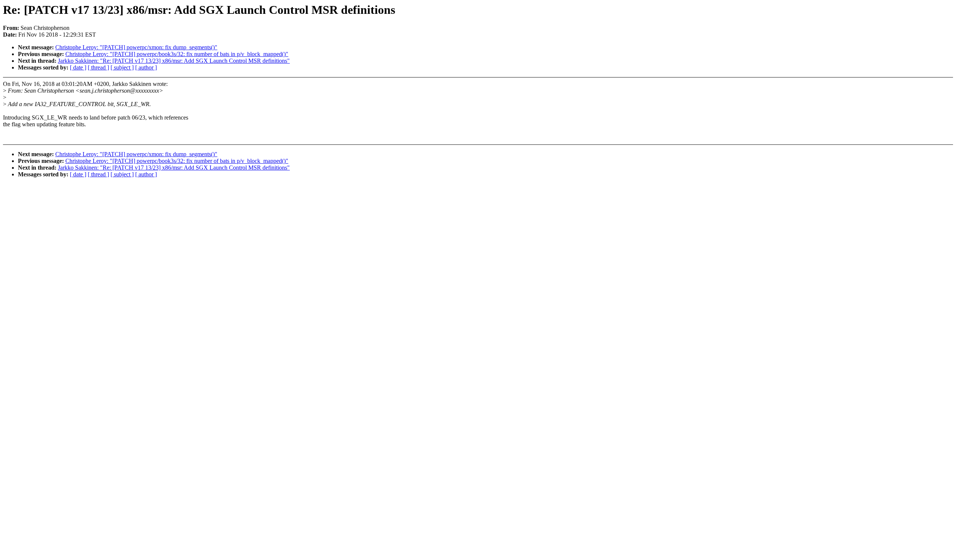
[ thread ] (98, 67)
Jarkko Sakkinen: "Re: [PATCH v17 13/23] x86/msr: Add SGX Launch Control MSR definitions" (174, 61)
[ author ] (146, 67)
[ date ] (78, 67)
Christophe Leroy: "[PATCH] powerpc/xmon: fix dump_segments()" (136, 47)
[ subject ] (122, 67)
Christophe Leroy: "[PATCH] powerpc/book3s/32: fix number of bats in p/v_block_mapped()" (176, 54)
